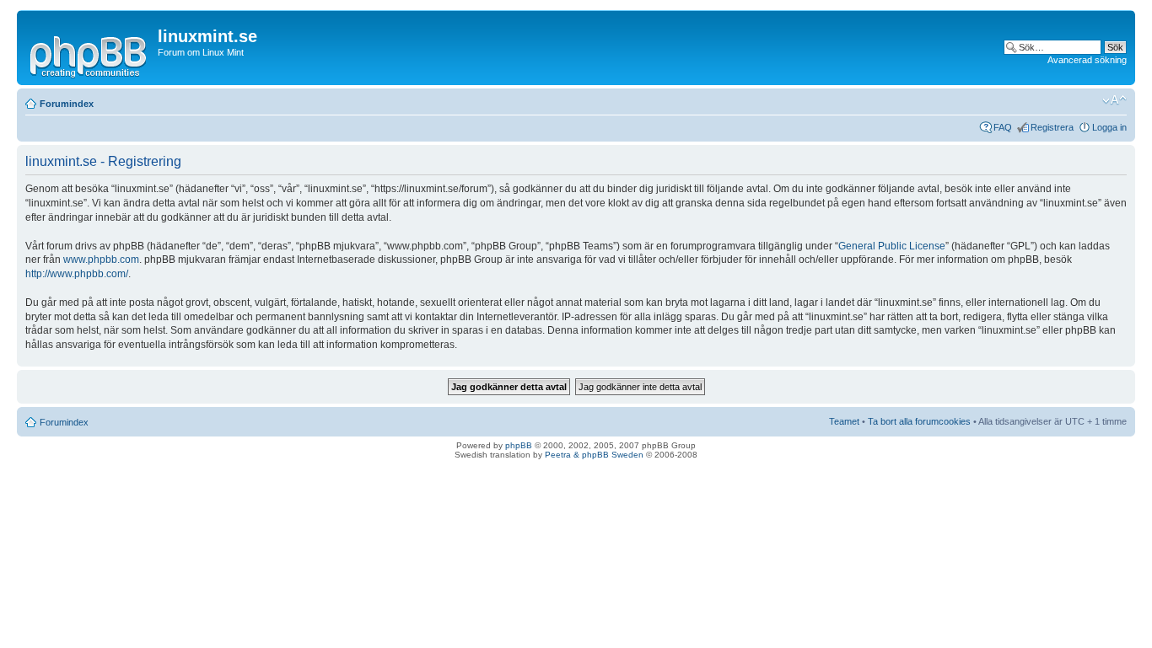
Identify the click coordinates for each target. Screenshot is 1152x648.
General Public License (891, 246)
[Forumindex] (89, 54)
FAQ (1002, 127)
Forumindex (67, 104)
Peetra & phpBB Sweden (594, 454)
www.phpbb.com (101, 259)
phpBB (518, 445)
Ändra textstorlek (1114, 100)
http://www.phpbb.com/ (76, 274)
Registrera (1052, 127)
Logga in (1109, 127)
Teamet (844, 421)
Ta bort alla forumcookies (919, 421)
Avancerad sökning (1087, 60)
